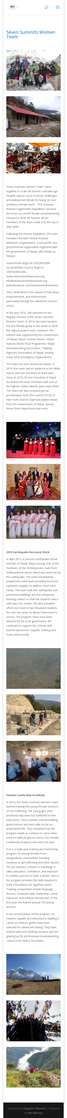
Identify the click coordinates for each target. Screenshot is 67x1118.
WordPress (35, 1113)
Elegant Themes (34, 1108)
